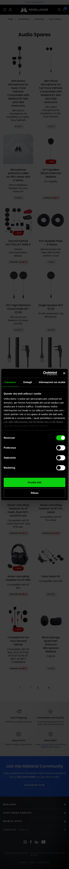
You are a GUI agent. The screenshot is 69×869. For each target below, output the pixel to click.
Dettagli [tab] (27, 382)
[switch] (60, 447)
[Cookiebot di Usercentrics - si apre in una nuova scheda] (43, 373)
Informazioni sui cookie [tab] (52, 382)
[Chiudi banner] (64, 373)
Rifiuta (34, 493)
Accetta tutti (34, 482)
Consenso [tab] (10, 382)
